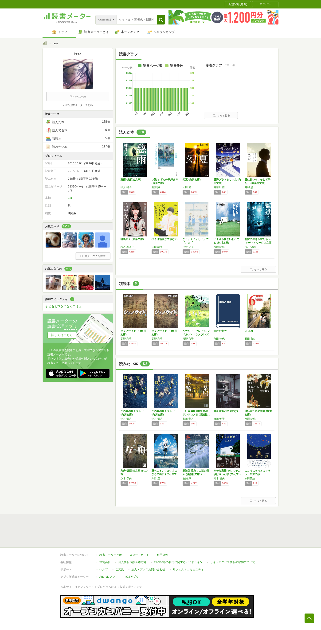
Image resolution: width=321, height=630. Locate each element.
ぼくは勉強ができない (164, 239)
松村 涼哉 (250, 246)
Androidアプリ (108, 576)
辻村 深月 (126, 418)
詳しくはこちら (62, 335)
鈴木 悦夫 (219, 478)
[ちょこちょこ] (69, 289)
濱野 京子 (188, 338)
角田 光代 (219, 338)
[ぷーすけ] (53, 289)
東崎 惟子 (219, 418)
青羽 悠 (249, 187)
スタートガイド (139, 554)
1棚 (70, 197)
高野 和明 (126, 338)
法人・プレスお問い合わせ (148, 569)
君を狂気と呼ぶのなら (226, 411)
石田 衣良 (250, 338)
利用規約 (162, 554)
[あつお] (86, 246)
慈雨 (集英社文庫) (131, 179)
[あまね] (102, 289)
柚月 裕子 (126, 187)
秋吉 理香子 (127, 246)
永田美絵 (250, 478)
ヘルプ (103, 569)
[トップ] (45, 43)
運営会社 (105, 562)
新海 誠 (156, 187)
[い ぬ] (86, 289)
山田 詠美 (157, 246)
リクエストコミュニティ (188, 569)
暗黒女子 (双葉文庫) (132, 239)
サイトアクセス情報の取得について (232, 562)
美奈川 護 (219, 187)
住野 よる (188, 246)
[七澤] (69, 246)
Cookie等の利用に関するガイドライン (178, 562)
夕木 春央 (126, 478)
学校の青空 (220, 330)
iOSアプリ (132, 576)
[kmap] (102, 246)
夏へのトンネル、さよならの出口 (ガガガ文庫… (164, 474)
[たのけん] (53, 246)
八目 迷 (156, 478)
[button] (161, 19)
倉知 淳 (187, 478)
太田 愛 (187, 187)
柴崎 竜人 (188, 418)
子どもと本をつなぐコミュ (63, 306)
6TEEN (249, 330)
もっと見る (223, 115)
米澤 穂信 (219, 246)
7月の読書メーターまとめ (78, 105)
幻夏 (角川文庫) (192, 179)
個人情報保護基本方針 (132, 562)
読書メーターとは (110, 554)
